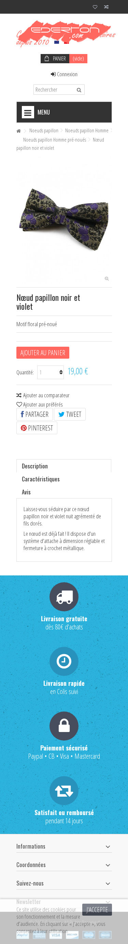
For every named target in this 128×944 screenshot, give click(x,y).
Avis (26, 492)
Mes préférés (95, 7)
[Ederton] (64, 32)
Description (35, 466)
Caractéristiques (41, 479)
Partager (36, 414)
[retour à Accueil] (18, 131)
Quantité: (25, 372)
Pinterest (40, 428)
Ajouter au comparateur (46, 395)
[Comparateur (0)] (106, 7)
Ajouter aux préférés (43, 404)
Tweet (73, 414)
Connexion (66, 74)
